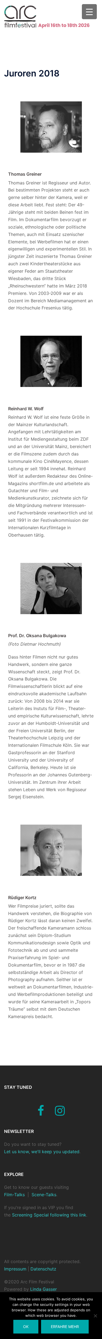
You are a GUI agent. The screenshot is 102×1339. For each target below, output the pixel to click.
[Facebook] (41, 1113)
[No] (95, 1315)
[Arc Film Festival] (51, 16)
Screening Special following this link (49, 1215)
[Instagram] (60, 1113)
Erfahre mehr (65, 1326)
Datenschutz (42, 1269)
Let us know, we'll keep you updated (41, 1151)
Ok (26, 1326)
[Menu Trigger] (89, 11)
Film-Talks (14, 1194)
